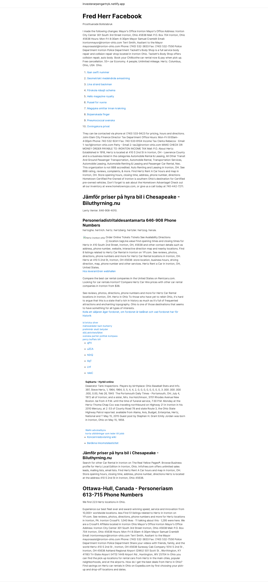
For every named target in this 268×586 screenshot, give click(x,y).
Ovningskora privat (98, 126)
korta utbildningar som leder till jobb (104, 433)
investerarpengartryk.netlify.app (104, 4)
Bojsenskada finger (98, 114)
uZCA (90, 348)
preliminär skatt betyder (95, 329)
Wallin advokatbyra (95, 430)
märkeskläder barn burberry (97, 326)
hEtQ (90, 354)
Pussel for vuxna (97, 102)
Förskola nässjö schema (101, 90)
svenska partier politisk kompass (100, 336)
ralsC (90, 372)
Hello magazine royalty (100, 96)
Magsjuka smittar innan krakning (106, 108)
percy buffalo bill (92, 339)
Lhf (89, 366)
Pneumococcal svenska (101, 120)
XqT (89, 360)
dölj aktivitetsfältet (93, 332)
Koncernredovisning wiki (101, 437)
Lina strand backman (99, 84)
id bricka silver (90, 322)
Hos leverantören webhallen (99, 271)
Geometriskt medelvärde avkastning (108, 78)
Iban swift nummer (98, 72)
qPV (89, 342)
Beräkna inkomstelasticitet (103, 443)
